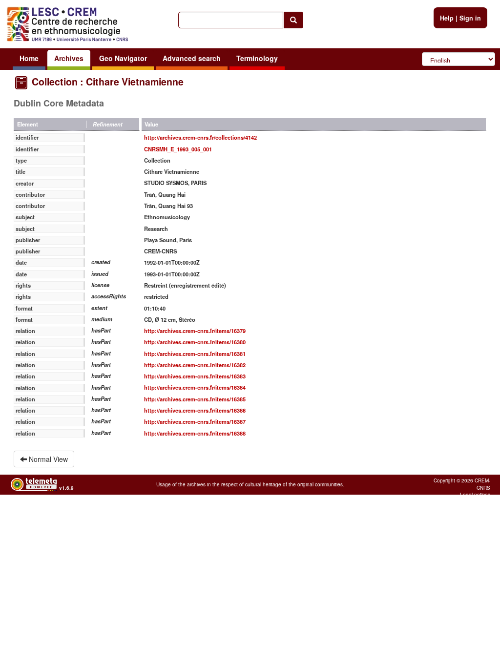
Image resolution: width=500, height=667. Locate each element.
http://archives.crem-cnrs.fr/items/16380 (195, 342)
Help (447, 18)
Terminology (257, 58)
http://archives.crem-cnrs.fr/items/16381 (195, 353)
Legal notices (475, 494)
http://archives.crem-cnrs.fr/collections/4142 (200, 137)
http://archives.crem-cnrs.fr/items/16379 (195, 330)
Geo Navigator (123, 58)
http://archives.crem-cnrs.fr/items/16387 (195, 421)
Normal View (47, 459)
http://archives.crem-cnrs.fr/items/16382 (195, 365)
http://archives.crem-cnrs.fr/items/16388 (195, 433)
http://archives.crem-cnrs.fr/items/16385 (195, 399)
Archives (68, 58)
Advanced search (192, 58)
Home (29, 58)
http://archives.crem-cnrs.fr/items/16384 (195, 387)
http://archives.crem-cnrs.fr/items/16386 (195, 410)
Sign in (470, 18)
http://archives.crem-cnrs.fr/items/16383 (195, 376)
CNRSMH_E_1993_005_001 (178, 149)
